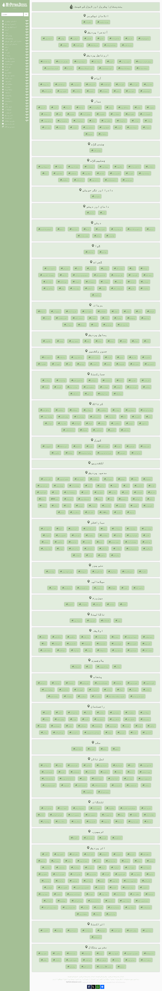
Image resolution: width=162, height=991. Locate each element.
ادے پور (147, 732)
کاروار (63, 423)
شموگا (84, 430)
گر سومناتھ (117, 275)
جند (139, 311)
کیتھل (151, 311)
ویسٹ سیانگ (143, 68)
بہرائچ (56, 861)
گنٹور (88, 38)
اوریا (131, 854)
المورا (45, 930)
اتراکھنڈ (8, 118)
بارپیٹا (45, 84)
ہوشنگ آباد (70, 492)
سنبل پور (117, 650)
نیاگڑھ (62, 650)
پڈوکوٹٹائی (48, 778)
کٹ (44, 643)
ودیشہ (131, 512)
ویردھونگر (104, 792)
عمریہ (118, 512)
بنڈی (46, 719)
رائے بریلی (94, 901)
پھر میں (129, 778)
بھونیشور (148, 637)
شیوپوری (148, 505)
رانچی (89, 394)
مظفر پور (107, 121)
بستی (138, 861)
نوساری (145, 282)
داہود (64, 275)
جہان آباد (86, 114)
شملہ (123, 341)
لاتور (147, 535)
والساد (97, 295)
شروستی (98, 907)
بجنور (151, 861)
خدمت (124, 604)
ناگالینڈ (8, 89)
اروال (67, 107)
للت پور (100, 887)
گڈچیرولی (61, 535)
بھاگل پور (124, 107)
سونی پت (108, 325)
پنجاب (6, 98)
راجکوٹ (90, 288)
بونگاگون (61, 84)
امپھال (83, 571)
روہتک (82, 325)
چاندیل (51, 571)
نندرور (87, 542)
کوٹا (139, 726)
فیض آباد (130, 867)
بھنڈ (135, 479)
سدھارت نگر (114, 907)
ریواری (69, 325)
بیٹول (122, 479)
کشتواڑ (42, 364)
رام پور (110, 901)
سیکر (109, 732)
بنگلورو (102, 410)
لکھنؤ (113, 887)
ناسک (100, 542)
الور (59, 712)
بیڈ (104, 528)
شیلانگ (112, 588)
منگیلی (65, 180)
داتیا (101, 486)
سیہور (80, 505)
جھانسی (88, 881)
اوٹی (131, 772)
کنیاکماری (47, 772)
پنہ (110, 499)
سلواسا (97, 196)
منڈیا (102, 423)
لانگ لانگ (105, 620)
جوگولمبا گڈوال (128, 808)
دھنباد (107, 380)
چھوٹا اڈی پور (47, 275)
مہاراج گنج (129, 887)
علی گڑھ (74, 854)
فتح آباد (87, 311)
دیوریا (90, 867)
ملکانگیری (46, 650)
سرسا (95, 325)
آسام (6, 30)
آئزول (70, 604)
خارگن (152, 492)
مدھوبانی (63, 121)
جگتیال (111, 808)
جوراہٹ (134, 84)
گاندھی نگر (100, 275)
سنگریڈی (76, 821)
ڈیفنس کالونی (45, 229)
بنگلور (60, 410)
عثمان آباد (131, 542)
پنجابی (71, 979)
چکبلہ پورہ (47, 417)
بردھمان (86, 953)
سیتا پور (130, 907)
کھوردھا (132, 643)
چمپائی (84, 604)
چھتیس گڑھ (8, 38)
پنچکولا (132, 318)
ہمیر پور (74, 341)
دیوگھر (93, 380)
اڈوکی (77, 446)
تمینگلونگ (128, 571)
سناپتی (113, 571)
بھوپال (148, 479)
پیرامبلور (145, 772)
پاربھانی (46, 548)
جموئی (71, 114)
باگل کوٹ (45, 410)
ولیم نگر (139, 588)
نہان (106, 318)
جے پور (42, 726)
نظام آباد (149, 815)
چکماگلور (64, 417)
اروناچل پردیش (10, 27)
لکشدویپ (7, 72)
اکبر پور (59, 854)
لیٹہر (118, 387)
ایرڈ (132, 765)
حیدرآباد (96, 808)
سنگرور (82, 696)
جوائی (53, 588)
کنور (90, 446)
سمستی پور (89, 127)
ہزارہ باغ (73, 387)
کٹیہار (101, 114)
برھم (100, 953)
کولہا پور (132, 535)
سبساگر (104, 91)
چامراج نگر (147, 410)
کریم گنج (47, 91)
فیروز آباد (59, 874)
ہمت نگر (148, 275)
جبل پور (99, 492)
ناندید (73, 542)
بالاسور (72, 637)
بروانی (109, 479)
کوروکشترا (61, 318)
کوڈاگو (77, 423)
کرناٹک (7, 67)
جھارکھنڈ (8, 64)
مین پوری (44, 894)
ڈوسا (86, 719)
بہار (6, 32)
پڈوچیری (7, 95)
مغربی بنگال (9, 121)
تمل (65, 979)
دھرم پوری (102, 765)
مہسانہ (105, 282)
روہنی (150, 229)
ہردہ (55, 492)
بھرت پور (115, 712)
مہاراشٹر (8, 78)
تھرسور (122, 453)
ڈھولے (47, 535)
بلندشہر (61, 867)
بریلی (125, 861)
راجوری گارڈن (134, 229)
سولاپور (148, 548)
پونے (60, 548)
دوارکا (74, 229)
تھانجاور (114, 778)
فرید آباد (71, 311)
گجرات (6, 52)
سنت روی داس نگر (49, 907)
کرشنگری (75, 772)
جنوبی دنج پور (132, 953)
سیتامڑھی (133, 127)
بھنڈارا (116, 528)
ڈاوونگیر (96, 417)
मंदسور (55, 499)
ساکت (98, 236)
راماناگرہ (69, 430)
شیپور (134, 505)
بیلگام (74, 410)
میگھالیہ (8, 84)
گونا (152, 486)
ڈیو (103, 213)
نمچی (116, 749)
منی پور (7, 81)
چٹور (62, 38)
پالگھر (147, 542)
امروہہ (118, 854)
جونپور (74, 881)
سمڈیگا (118, 394)
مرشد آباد (146, 960)
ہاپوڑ (150, 874)
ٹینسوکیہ (146, 91)
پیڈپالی (45, 821)
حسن (149, 417)
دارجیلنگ (149, 953)
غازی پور (92, 874)
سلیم (83, 778)
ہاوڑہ (57, 960)
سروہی (121, 732)
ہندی (113, 979)
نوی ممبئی (114, 542)
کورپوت (147, 643)
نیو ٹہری (116, 930)
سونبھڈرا (146, 907)
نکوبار (88, 22)
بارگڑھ (86, 637)
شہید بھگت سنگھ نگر (116, 696)
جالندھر (64, 689)
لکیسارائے (146, 114)
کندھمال (101, 643)
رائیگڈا (102, 650)
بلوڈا (59, 167)
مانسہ (108, 689)
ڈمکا (120, 380)
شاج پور (121, 505)
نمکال (118, 772)
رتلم (151, 499)
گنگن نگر (130, 719)
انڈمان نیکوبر (10, 21)
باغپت (42, 861)
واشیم (102, 555)
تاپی (132, 288)
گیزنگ (91, 749)
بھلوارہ (130, 712)
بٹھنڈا (70, 683)
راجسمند (74, 732)
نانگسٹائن (83, 588)
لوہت (111, 61)
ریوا (43, 505)
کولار (90, 423)
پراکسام (78, 45)
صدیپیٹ (106, 821)
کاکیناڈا (115, 38)
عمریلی (65, 268)
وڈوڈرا (145, 288)
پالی (44, 732)
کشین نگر (63, 887)
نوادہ (136, 121)
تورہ (125, 588)
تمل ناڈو (8, 107)
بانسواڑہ (73, 712)
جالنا (117, 535)
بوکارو (47, 380)
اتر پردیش (8, 115)
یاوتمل (116, 555)
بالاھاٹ (95, 479)
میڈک (121, 815)
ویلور (146, 785)
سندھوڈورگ (132, 548)
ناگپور (59, 542)
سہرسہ (74, 127)
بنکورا (57, 953)
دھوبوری (76, 84)
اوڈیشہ (7, 92)
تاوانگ (69, 68)
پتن (62, 288)
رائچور (144, 423)
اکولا (60, 528)
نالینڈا (121, 121)
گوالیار (42, 492)
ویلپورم (88, 792)
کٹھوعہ (147, 357)
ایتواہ (116, 867)
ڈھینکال (56, 643)
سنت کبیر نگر (142, 901)
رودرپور (147, 930)
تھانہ (77, 555)
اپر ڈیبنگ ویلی (86, 68)
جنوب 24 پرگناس (104, 966)
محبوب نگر (91, 815)
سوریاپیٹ (134, 821)
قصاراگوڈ (104, 446)
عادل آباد (47, 808)
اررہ (55, 107)
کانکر (101, 173)
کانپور (114, 881)
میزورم (7, 87)
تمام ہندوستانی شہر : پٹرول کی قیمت (110, 976)
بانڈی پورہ (77, 357)
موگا (121, 689)
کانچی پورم (146, 765)
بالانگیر (57, 637)
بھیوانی (56, 311)
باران (88, 712)
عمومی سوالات (9, 126)
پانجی (103, 252)
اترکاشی (96, 937)
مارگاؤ (90, 252)
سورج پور (128, 180)
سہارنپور (125, 901)
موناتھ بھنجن (74, 894)
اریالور (45, 765)
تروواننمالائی (99, 785)
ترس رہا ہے (125, 61)
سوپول (89, 134)
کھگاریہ (115, 114)
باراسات (71, 953)
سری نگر (135, 364)
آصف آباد (63, 808)
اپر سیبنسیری (106, 68)
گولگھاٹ (106, 84)
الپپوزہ (47, 446)
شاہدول (107, 505)
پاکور (147, 387)
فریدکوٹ (84, 683)
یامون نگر (123, 325)
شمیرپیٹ (91, 821)
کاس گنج (146, 881)
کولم (118, 446)
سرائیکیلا (103, 394)
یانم (118, 666)
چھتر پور (59, 486)
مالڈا (116, 960)
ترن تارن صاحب (138, 696)
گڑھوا (132, 380)
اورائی (48, 901)
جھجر (127, 311)
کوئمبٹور (73, 765)
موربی (118, 282)
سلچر (117, 91)
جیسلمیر (56, 726)
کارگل (133, 357)
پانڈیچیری (103, 666)
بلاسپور (119, 167)
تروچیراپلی (145, 778)
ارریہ (42, 107)
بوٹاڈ (144, 268)
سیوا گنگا (97, 778)
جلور (69, 726)
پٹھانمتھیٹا (85, 453)
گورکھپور (121, 874)
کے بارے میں (9, 124)
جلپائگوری (72, 960)
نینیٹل (102, 930)
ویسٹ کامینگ (125, 68)
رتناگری (89, 548)
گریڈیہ (146, 380)
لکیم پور (62, 91)
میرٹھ (90, 894)
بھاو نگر (119, 268)
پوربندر (75, 288)
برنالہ (56, 683)
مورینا (69, 499)
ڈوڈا (108, 357)
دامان (91, 213)
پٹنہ (148, 121)
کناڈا (92, 979)
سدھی (62, 512)
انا (147, 341)
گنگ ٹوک (78, 749)
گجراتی (99, 979)
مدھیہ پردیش (9, 75)
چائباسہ (61, 380)
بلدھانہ (131, 528)
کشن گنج (130, 114)
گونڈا (106, 874)
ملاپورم (56, 453)
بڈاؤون (47, 867)
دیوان (114, 486)
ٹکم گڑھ (90, 512)
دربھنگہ (46, 114)
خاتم (41, 815)
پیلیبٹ (62, 901)
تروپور (66, 785)
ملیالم (86, 979)
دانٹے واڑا (134, 167)
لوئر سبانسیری (52, 68)
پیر (118, 620)
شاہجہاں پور (69, 907)
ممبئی (45, 542)
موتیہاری (79, 121)
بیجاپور (104, 167)
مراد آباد (119, 894)
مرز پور (104, 894)
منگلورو (116, 423)
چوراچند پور (67, 571)
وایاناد (136, 453)
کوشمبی (49, 887)
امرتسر (42, 683)
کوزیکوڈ (145, 446)
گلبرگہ (137, 417)
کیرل (6, 70)
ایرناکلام (63, 446)
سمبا (108, 364)
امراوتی (73, 528)
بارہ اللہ (94, 357)
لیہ (69, 364)
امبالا (42, 311)
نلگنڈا (134, 815)
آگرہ (46, 854)
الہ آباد (89, 854)
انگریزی (119, 979)
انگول (43, 637)
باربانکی (111, 861)
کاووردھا (115, 173)
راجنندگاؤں (111, 180)
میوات (93, 318)
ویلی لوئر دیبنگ (144, 61)
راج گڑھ (137, 499)
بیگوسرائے (95, 107)
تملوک (121, 966)
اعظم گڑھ (146, 854)
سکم (6, 104)
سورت (103, 288)
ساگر (55, 505)
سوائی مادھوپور (92, 732)
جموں (121, 357)
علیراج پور (63, 479)
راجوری (95, 364)
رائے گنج (86, 966)
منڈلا (42, 499)
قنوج (101, 881)
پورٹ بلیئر (103, 22)
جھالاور (83, 726)
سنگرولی (75, 512)
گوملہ (58, 387)
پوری (89, 650)
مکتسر (147, 689)
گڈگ (124, 417)
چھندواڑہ (75, 486)
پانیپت (146, 318)
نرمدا (131, 282)
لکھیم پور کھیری (82, 887)
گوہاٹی (120, 84)
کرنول (129, 38)
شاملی (85, 907)
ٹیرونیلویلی (49, 785)
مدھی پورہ (47, 121)
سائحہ (111, 604)
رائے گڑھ (79, 180)
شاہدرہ (111, 236)
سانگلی (104, 548)
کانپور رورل (130, 881)
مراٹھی (79, 979)
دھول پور (99, 719)
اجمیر (47, 712)
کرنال (47, 318)
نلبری (90, 91)
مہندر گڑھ (78, 318)
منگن (104, 749)
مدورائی (90, 772)
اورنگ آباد (89, 528)
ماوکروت (67, 588)
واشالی (103, 134)
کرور (62, 772)
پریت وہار (117, 229)
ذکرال (143, 571)
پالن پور (49, 288)
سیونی (93, 505)
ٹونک (134, 732)
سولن (135, 341)
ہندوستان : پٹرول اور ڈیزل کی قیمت (98, 6)
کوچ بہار (114, 953)
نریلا (87, 229)
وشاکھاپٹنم (111, 45)
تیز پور (130, 91)
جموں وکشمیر (9, 61)
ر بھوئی (98, 588)
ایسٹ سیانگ (80, 61)
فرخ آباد (146, 867)
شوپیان (121, 364)
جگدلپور (58, 173)
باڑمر (101, 712)
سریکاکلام (94, 45)
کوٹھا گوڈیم (56, 815)
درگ (45, 173)
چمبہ (60, 341)
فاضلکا (118, 683)
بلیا (69, 861)
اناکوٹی (117, 838)
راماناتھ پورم (67, 778)
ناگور (151, 726)
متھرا (58, 894)
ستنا (67, 505)
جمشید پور (89, 387)
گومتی (103, 838)
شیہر (118, 127)
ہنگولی (90, 535)
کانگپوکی (98, 571)
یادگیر (126, 430)
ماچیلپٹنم (144, 38)
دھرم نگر (89, 838)
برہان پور (43, 486)
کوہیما (91, 620)
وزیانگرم (127, 45)
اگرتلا (75, 838)
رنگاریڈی (61, 821)
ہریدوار (87, 930)
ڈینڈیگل (118, 765)
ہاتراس (60, 881)
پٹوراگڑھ (132, 930)
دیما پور (77, 620)
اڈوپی (112, 430)
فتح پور (43, 874)
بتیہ (110, 107)
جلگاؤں (104, 535)
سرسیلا (119, 821)
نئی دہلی (101, 229)
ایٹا (103, 867)
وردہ (90, 555)
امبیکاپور (44, 167)
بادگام (62, 357)
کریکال (77, 666)
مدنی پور (130, 960)
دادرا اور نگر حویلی (12, 41)
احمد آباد (50, 268)
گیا (59, 114)
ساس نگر (96, 696)
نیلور (64, 45)
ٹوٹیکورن (132, 785)
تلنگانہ (7, 109)
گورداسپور (149, 683)
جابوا (113, 492)
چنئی (59, 765)
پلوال (118, 318)
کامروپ (148, 84)
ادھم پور (150, 364)
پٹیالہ (68, 696)
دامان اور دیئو (10, 44)
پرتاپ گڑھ (59, 732)
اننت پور (48, 38)
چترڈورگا (80, 417)
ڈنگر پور (115, 719)
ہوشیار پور (48, 689)
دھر (126, 486)
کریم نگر (146, 808)
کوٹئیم (131, 446)
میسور (130, 423)
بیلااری (88, 410)
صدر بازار (83, 236)
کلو (87, 341)
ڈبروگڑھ (91, 84)
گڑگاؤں (102, 311)
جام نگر (48, 282)
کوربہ (130, 173)
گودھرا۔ (133, 275)
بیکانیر (145, 712)
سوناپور (132, 650)
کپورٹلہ (79, 689)
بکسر (138, 107)
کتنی (125, 492)
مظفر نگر (135, 894)
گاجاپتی (71, 643)
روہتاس (61, 127)
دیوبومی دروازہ (81, 275)
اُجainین (104, 512)
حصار (115, 311)
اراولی (91, 268)
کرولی (126, 726)
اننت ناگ (47, 357)
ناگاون (77, 91)
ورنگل (148, 821)
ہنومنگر (145, 719)
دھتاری (150, 167)
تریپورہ (7, 112)
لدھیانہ (94, 689)
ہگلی (44, 960)
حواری (49, 423)
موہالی (134, 689)
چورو (74, 719)
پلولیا (72, 966)
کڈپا (101, 38)
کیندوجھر (117, 643)
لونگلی (98, 604)
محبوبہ (144, 887)
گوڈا (46, 387)
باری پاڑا (101, 637)
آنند (78, 268)
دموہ (89, 486)
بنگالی (107, 979)
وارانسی (111, 914)
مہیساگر (90, 282)
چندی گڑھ (8, 35)
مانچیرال (107, 815)
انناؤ (97, 914)
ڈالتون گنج (77, 380)
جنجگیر (73, 173)
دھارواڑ (111, 417)
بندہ (97, 861)
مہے (89, 666)
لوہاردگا (133, 387)
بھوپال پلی (79, 808)
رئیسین (123, 499)
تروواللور (81, 785)
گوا (6, 50)
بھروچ (105, 268)
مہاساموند (144, 173)
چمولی (58, 930)
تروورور (116, 785)
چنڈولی (76, 867)
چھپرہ (151, 107)
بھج (132, 268)
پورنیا (47, 127)
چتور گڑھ (60, 719)
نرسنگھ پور (84, 499)
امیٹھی (104, 854)
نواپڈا (76, 650)
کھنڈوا (139, 492)
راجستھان (8, 101)
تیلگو (60, 979)
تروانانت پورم (105, 453)
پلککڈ (69, 453)
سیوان (147, 127)
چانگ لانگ (46, 61)
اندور (85, 492)
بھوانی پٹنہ (131, 637)
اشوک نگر (80, 479)
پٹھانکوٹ (54, 696)
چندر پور (147, 528)
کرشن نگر (102, 960)
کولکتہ (87, 960)
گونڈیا (76, 535)
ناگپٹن (105, 772)
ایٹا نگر (97, 61)
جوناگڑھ (62, 282)
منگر (93, 121)
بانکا (80, 107)
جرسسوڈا (86, 643)
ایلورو (75, 38)
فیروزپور (133, 683)
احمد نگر (46, 528)
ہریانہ (7, 55)
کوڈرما (105, 387)
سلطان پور (82, 914)
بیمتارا (89, 167)
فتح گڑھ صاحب (101, 683)
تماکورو (98, 430)
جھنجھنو (97, 726)
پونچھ (81, 364)
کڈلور (87, 765)
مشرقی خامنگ (63, 61)
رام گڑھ (75, 394)
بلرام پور (74, 167)
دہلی (6, 47)
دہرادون (72, 930)
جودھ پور (112, 726)
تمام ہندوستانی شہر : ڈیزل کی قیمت (81, 976)
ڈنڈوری (139, 486)
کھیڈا (76, 282)
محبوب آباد (74, 815)
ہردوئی (46, 881)
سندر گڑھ (148, 650)
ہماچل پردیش (9, 58)
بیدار (116, 410)
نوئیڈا (150, 894)
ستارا (117, 548)
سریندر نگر (117, 288)
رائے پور (95, 180)
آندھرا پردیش (10, 24)
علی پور (43, 953)
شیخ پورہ (105, 127)
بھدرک (115, 637)
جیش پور (87, 173)
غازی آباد (76, 874)
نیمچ (99, 499)
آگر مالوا (46, 479)
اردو (14, 8)
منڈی (99, 341)
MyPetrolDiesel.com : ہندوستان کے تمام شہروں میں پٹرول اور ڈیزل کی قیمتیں (95, 982)
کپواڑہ (56, 364)
